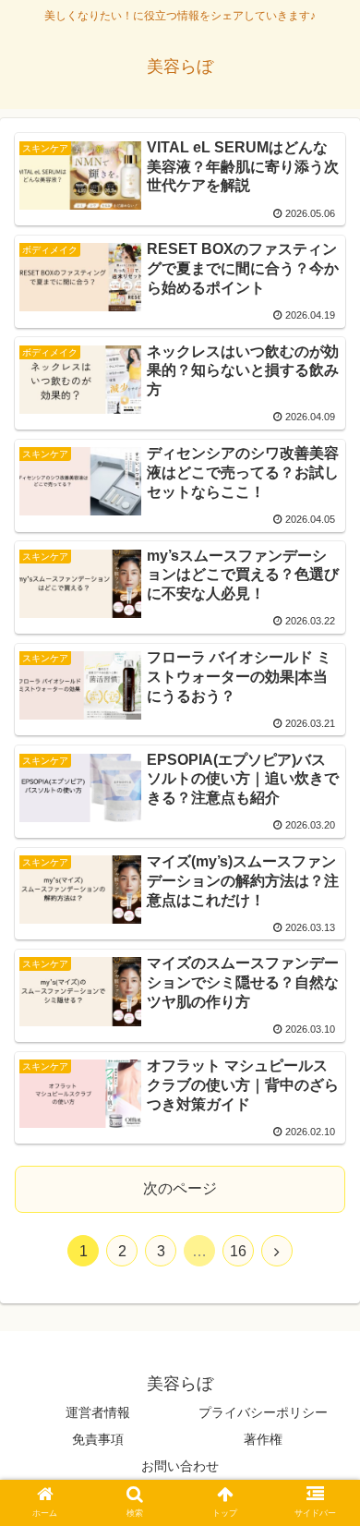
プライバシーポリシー (263, 1412)
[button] (323, 1470)
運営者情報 (98, 1412)
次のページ (180, 1188)
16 (238, 1251)
